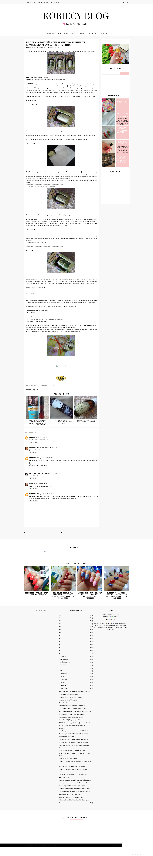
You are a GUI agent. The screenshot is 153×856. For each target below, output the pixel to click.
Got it (141, 854)
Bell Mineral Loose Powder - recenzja (69, 794)
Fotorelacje (92, 33)
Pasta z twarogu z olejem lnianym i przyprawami (72, 705)
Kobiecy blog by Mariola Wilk (42, 845)
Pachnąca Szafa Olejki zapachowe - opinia (71, 717)
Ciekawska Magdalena (38, 473)
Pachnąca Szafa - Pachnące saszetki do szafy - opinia (73, 742)
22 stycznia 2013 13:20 (41, 437)
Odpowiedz (33, 442)
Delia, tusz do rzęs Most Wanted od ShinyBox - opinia (74, 800)
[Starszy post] (98, 532)
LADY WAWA (33, 483)
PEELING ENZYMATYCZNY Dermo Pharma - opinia (74, 788)
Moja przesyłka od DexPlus (66, 736)
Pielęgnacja (62, 33)
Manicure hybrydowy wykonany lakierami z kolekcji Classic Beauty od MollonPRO (63, 595)
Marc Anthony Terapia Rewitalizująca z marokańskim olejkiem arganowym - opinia (37, 423)
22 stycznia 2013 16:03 (44, 458)
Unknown (33, 458)
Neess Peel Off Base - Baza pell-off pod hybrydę (36, 594)
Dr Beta (51, 47)
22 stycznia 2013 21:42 (44, 494)
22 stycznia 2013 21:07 (45, 483)
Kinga (31, 437)
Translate (115, 616)
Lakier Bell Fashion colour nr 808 (122, 143)
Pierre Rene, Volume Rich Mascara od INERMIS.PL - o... (75, 731)
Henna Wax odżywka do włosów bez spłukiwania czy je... (75, 691)
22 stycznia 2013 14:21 (51, 447)
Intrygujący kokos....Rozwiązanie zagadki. (71, 697)
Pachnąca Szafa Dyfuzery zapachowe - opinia (71, 714)
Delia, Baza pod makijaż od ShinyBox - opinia (72, 797)
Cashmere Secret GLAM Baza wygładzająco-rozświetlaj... (75, 739)
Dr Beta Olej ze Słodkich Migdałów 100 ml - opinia (85, 421)
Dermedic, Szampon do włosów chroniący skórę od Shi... (75, 780)
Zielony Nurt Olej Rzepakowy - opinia (69, 720)
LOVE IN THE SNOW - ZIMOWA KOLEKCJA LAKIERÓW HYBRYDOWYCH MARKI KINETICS (90, 595)
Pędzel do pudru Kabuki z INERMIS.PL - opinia (72, 750)
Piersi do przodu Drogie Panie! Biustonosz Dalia (122, 115)
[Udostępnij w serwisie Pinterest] (50, 390)
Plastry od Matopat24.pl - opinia (68, 758)
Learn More (135, 854)
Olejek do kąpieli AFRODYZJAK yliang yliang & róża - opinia (61, 422)
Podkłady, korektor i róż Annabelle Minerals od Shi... (73, 783)
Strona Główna (30, 2)
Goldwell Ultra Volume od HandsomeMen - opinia (73, 708)
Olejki (57, 47)
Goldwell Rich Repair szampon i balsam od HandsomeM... (75, 711)
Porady (82, 33)
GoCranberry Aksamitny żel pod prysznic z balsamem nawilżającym (122, 130)
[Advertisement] (115, 187)
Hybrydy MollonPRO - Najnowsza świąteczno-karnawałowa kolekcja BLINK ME (117, 595)
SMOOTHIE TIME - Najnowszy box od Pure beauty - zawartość (122, 102)
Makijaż (74, 33)
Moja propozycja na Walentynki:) (68, 700)
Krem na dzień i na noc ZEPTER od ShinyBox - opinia (74, 791)
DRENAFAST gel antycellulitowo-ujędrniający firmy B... (75, 723)
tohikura (33, 494)
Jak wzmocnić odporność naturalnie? (69, 694)
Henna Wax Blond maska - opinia (68, 703)
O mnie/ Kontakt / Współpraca (48, 2)
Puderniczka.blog (36, 447)
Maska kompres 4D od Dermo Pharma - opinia (72, 785)
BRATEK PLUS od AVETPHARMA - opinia (72, 766)
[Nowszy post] (24, 532)
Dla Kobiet (103, 33)
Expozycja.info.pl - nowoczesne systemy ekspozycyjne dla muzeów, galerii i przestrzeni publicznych (122, 159)
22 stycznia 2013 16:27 (54, 473)
